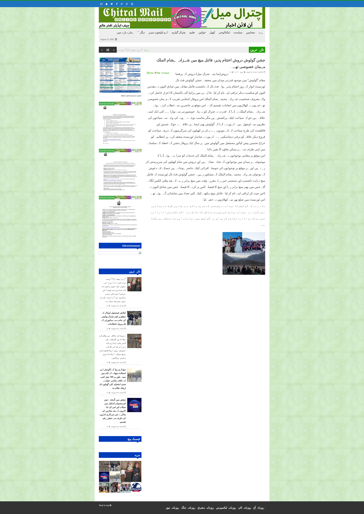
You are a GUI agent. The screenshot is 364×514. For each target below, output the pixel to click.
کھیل (241, 72)
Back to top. (104, 505)
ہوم (162, 49)
